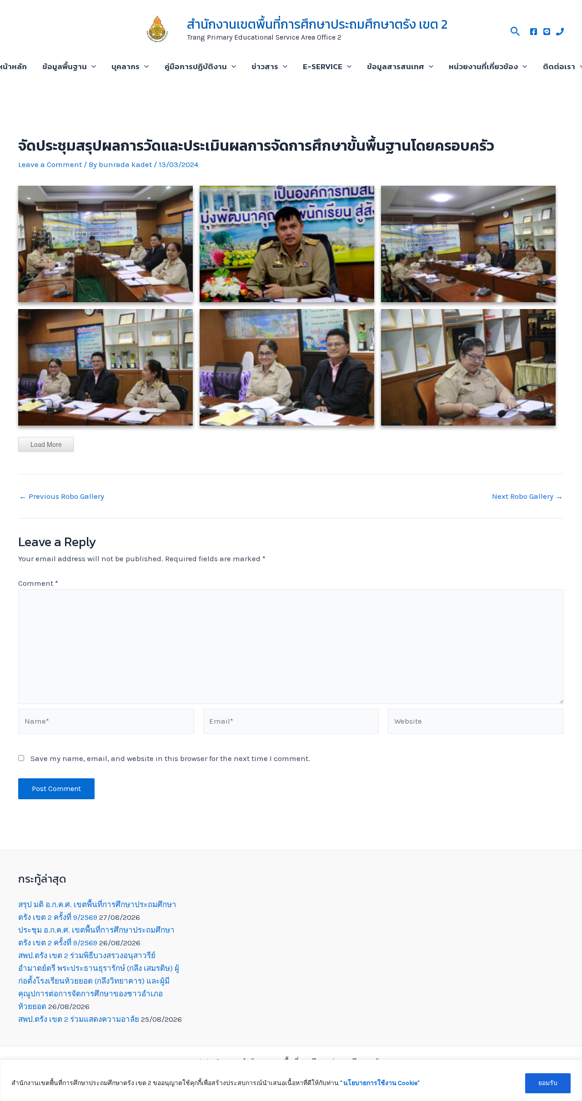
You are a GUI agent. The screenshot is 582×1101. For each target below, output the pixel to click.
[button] (515, 29)
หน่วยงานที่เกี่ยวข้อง (483, 66)
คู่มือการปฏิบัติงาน (196, 66)
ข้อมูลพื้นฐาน (64, 66)
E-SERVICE (322, 66)
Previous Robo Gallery (61, 496)
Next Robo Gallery (527, 496)
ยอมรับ (547, 1083)
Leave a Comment (50, 164)
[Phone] (560, 32)
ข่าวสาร (264, 66)
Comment (38, 583)
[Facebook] (533, 32)
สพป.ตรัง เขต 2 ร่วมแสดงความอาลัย (78, 1019)
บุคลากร (125, 66)
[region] (291, 1080)
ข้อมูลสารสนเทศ (395, 66)
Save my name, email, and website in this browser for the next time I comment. (170, 758)
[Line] (547, 32)
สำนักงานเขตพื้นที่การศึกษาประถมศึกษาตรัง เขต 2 (317, 24)
